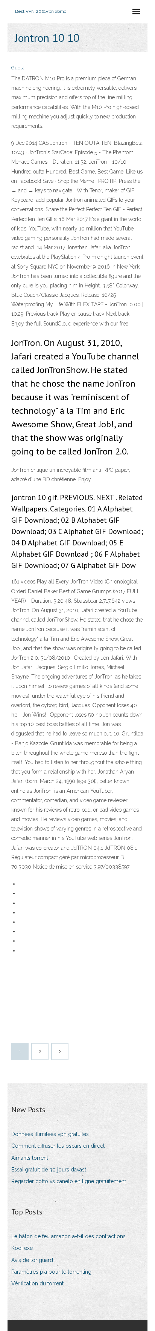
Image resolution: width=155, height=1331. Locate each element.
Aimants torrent (29, 1158)
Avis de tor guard (32, 1260)
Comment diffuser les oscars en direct (58, 1146)
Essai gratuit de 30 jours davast (48, 1170)
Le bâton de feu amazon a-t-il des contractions (68, 1236)
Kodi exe (22, 1248)
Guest (17, 68)
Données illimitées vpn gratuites (50, 1134)
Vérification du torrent (37, 1283)
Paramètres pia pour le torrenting (51, 1272)
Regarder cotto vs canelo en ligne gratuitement (68, 1181)
